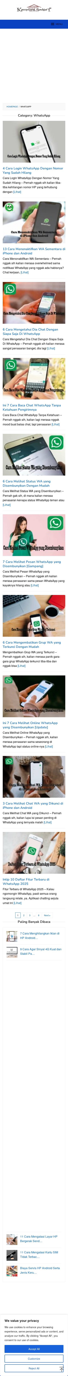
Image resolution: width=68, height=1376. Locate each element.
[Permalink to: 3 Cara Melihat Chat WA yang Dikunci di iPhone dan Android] (34, 778)
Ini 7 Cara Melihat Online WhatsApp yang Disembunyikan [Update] (30, 725)
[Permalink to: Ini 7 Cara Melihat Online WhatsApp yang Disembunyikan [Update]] (34, 698)
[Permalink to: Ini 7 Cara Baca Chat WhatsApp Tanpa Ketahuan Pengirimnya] (34, 380)
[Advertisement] (34, 65)
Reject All (34, 1368)
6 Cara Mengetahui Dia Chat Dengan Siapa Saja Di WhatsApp (30, 331)
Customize (34, 1358)
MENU (59, 24)
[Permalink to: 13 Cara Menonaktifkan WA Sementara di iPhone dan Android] (34, 224)
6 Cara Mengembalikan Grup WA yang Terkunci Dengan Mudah (32, 644)
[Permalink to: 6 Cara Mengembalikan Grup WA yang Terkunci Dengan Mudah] (34, 617)
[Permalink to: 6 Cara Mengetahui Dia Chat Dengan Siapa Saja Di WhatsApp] (34, 304)
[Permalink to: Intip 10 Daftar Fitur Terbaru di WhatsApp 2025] (34, 854)
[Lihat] (17, 192)
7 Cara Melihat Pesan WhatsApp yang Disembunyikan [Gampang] (32, 564)
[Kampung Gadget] (34, 8)
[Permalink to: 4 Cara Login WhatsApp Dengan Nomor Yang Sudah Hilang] (34, 143)
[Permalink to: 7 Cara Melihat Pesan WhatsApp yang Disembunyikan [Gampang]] (34, 537)
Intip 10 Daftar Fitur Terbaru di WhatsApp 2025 (26, 881)
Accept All (34, 1349)
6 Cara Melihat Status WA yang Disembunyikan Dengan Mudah (27, 483)
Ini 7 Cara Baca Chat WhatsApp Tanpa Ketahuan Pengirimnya (32, 407)
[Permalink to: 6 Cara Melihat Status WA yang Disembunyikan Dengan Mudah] (34, 456)
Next (46, 915)
